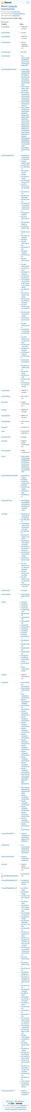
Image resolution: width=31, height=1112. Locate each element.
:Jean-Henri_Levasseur (25, 243)
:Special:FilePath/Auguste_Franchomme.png (25, 848)
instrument (5, 52)
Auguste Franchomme (9, 7)
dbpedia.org (16, 15)
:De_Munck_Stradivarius (25, 361)
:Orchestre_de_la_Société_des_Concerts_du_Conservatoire (25, 283)
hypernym (5, 590)
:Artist (24, 632)
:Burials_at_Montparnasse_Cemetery (25, 157)
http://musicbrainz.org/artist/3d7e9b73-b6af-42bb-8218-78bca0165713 (25, 779)
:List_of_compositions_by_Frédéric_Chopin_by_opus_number (25, 941)
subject (4, 514)
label (4, 674)
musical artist (16, 12)
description (5, 42)
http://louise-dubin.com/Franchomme (25, 88)
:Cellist (24, 590)
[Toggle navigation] (28, 2)
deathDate (5, 36)
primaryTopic (8, 1090)
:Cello (23, 52)
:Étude (24, 239)
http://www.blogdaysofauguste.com (25, 103)
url (3, 456)
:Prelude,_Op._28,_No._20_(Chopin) (25, 999)
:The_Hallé (25, 165)
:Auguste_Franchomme (25, 858)
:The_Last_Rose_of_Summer (25, 1031)
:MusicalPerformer (25, 669)
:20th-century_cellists (25, 325)
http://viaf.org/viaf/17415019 (25, 596)
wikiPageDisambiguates (9, 876)
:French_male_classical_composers (25, 300)
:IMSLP (24, 479)
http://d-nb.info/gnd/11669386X (25, 701)
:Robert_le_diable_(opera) (25, 367)
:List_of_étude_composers (25, 1062)
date (3, 410)
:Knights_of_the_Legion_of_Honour (25, 542)
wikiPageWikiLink (7, 155)
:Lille (23, 32)
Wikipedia (23, 1105)
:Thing (24, 602)
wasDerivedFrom (7, 833)
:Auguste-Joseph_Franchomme (25, 882)
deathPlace (5, 421)
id (3, 431)
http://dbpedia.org (19, 13)
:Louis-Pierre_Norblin (25, 218)
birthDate (5, 27)
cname (4, 402)
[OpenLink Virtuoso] (9, 1101)
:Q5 (24, 625)
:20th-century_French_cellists (25, 573)
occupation (5, 450)
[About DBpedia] (6, 2)
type (3, 602)
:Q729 (25, 627)
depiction (5, 845)
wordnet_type (6, 500)
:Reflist (24, 485)
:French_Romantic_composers (25, 295)
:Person (24, 604)
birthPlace (5, 32)
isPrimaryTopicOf (7, 856)
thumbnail (5, 56)
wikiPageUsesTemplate (9, 475)
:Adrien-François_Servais (25, 1044)
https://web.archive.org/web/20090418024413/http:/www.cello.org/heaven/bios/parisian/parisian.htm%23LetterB (25, 76)
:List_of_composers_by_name (25, 934)
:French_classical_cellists (25, 319)
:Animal (24, 629)
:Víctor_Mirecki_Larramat (25, 897)
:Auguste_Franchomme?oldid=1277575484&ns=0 (25, 837)
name (4, 441)
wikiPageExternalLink (8, 69)
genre (4, 427)
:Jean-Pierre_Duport (25, 260)
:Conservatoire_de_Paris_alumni (25, 314)
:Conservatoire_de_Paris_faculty (25, 384)
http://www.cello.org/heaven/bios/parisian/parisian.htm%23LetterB (25, 96)
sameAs (5, 594)
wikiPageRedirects (9, 880)
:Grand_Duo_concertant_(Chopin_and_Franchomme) (25, 207)
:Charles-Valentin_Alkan (25, 228)
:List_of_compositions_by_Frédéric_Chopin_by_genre (25, 979)
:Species (24, 655)
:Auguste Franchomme (25, 696)
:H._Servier (25, 1081)
